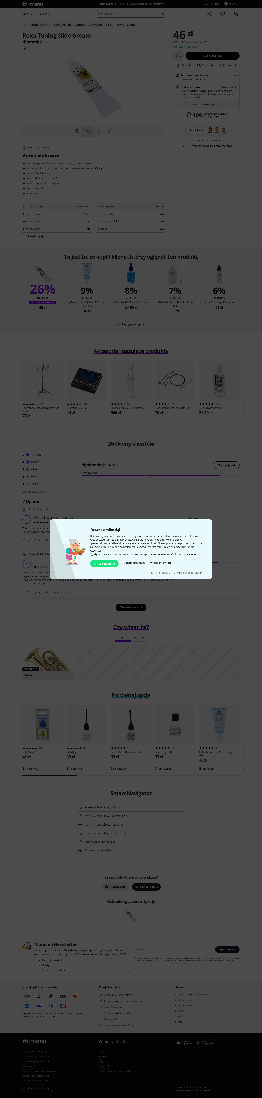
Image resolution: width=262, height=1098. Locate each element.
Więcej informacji (161, 563)
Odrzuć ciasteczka (134, 563)
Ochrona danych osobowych (188, 572)
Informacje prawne (160, 572)
